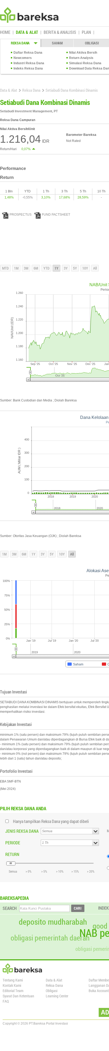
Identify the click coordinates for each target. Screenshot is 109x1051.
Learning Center (57, 995)
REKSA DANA (20, 42)
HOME (5, 32)
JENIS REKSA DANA (22, 831)
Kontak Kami (12, 985)
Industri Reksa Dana (28, 63)
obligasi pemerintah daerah (50, 938)
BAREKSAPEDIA (14, 898)
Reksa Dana (31, 90)
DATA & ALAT (27, 32)
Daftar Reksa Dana (27, 52)
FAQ (6, 1001)
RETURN (12, 854)
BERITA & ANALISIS (60, 32)
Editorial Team (13, 990)
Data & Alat (8, 90)
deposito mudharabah (53, 922)
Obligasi (51, 990)
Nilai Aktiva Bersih (83, 52)
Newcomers (22, 58)
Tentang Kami (13, 980)
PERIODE (12, 842)
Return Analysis (81, 58)
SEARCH (10, 908)
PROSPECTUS (20, 214)
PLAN (86, 32)
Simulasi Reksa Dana (85, 63)
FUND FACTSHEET (56, 214)
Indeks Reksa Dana (28, 68)
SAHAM (57, 42)
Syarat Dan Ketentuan (18, 995)
